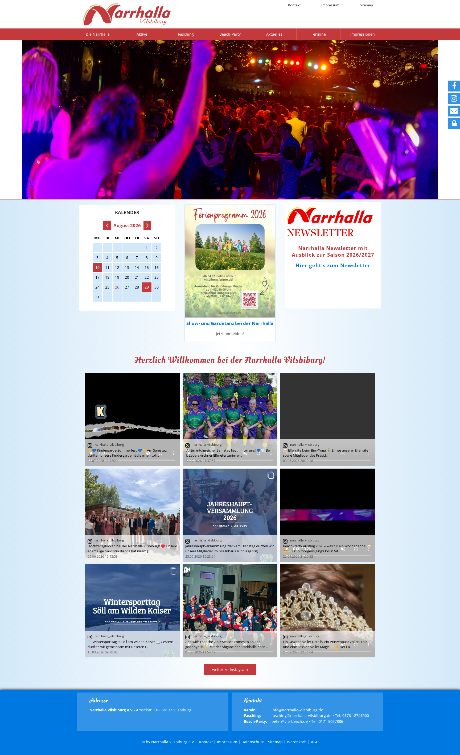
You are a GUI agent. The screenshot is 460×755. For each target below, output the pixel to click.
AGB (314, 741)
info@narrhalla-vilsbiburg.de (297, 709)
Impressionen (362, 34)
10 (97, 267)
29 (147, 287)
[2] (226, 189)
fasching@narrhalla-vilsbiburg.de (301, 715)
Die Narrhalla (98, 34)
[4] (242, 189)
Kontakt (294, 5)
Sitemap (366, 5)
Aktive (142, 34)
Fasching (186, 34)
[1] (218, 189)
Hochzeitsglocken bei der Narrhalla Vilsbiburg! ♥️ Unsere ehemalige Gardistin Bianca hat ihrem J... (132, 548)
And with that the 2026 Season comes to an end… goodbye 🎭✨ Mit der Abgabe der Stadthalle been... (226, 644)
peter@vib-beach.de (290, 721)
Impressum (330, 5)
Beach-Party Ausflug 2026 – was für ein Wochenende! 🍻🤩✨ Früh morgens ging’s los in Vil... (327, 548)
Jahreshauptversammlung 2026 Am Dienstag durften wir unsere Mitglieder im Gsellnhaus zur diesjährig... (229, 548)
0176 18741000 (355, 715)
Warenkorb (297, 741)
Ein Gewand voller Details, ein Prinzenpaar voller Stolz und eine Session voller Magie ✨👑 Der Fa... (325, 644)
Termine (318, 34)
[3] (234, 189)
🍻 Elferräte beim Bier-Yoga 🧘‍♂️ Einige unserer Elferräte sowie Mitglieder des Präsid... (325, 453)
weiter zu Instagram (230, 669)
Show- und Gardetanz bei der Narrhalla (229, 323)
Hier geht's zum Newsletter (333, 265)
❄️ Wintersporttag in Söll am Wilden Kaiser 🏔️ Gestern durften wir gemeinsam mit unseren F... (130, 644)
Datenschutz (252, 741)
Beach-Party (230, 34)
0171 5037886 (331, 721)
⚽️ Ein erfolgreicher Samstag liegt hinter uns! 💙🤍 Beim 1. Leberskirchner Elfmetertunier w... (229, 453)
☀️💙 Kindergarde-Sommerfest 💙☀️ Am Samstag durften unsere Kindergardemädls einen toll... (127, 453)
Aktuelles (274, 34)
